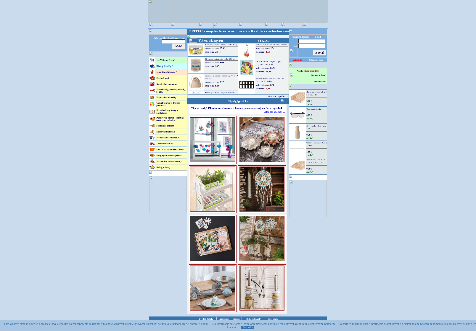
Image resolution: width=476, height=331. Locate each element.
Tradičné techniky (164, 143)
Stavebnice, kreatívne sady (169, 161)
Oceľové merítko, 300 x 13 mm (316, 144)
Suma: (315, 75)
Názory (236, 318)
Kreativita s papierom (166, 84)
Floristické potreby (165, 125)
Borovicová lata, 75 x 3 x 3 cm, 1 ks (316, 93)
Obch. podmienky (253, 318)
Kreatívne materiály (165, 131)
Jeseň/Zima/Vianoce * (166, 72)
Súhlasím (248, 327)
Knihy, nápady (163, 167)
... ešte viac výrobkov (276, 96)
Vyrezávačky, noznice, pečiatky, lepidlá (171, 91)
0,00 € (322, 75)
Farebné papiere (164, 78)
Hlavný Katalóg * (164, 66)
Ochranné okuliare (314, 108)
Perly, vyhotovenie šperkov (169, 155)
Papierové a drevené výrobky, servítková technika (170, 119)
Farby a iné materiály (166, 97)
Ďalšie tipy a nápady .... (274, 111)
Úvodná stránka (206, 318)
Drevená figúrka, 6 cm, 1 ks (316, 127)
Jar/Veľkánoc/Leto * (165, 60)
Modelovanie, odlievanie (167, 137)
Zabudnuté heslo (316, 59)
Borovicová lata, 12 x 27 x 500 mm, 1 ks (315, 161)
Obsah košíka (320, 81)
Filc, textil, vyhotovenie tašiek (170, 149)
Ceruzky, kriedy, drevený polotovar (168, 104)
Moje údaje (273, 318)
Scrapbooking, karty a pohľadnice (167, 111)
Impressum (224, 318)
